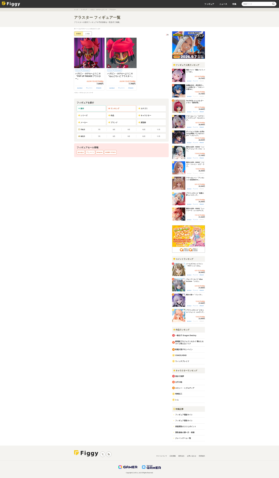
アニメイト (89, 88)
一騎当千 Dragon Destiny (185, 335)
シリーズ (84, 115)
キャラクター (146, 115)
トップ (76, 9)
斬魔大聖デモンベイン (184, 349)
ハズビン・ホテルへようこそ (98, 9)
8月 (114, 129)
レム (177, 399)
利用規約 (202, 456)
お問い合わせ (191, 456)
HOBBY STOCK (110, 152)
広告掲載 (173, 456)
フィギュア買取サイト (184, 420)
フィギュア (209, 4)
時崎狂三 (178, 394)
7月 (99, 129)
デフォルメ (86, 70)
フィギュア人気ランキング (187, 65)
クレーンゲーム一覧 (183, 438)
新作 (82, 108)
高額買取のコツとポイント (185, 426)
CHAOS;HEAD (181, 355)
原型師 (143, 122)
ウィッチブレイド (182, 361)
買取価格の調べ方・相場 (184, 432)
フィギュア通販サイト (184, 414)
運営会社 (181, 456)
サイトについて (161, 456)
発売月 (83, 136)
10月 (143, 129)
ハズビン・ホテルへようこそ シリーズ (83, 92)
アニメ (78, 70)
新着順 (78, 34)
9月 (129, 129)
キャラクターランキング (186, 370)
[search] (273, 4)
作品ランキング (182, 329)
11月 (158, 129)
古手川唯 (178, 382)
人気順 (87, 34)
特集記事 (180, 409)
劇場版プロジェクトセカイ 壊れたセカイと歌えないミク (189, 342)
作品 (112, 115)
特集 (234, 4)
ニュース (223, 4)
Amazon (98, 88)
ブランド (114, 122)
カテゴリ (144, 108)
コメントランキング (184, 259)
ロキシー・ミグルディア (184, 388)
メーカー (84, 122)
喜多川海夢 (179, 376)
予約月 (83, 129)
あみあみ (80, 88)
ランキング (115, 108)
